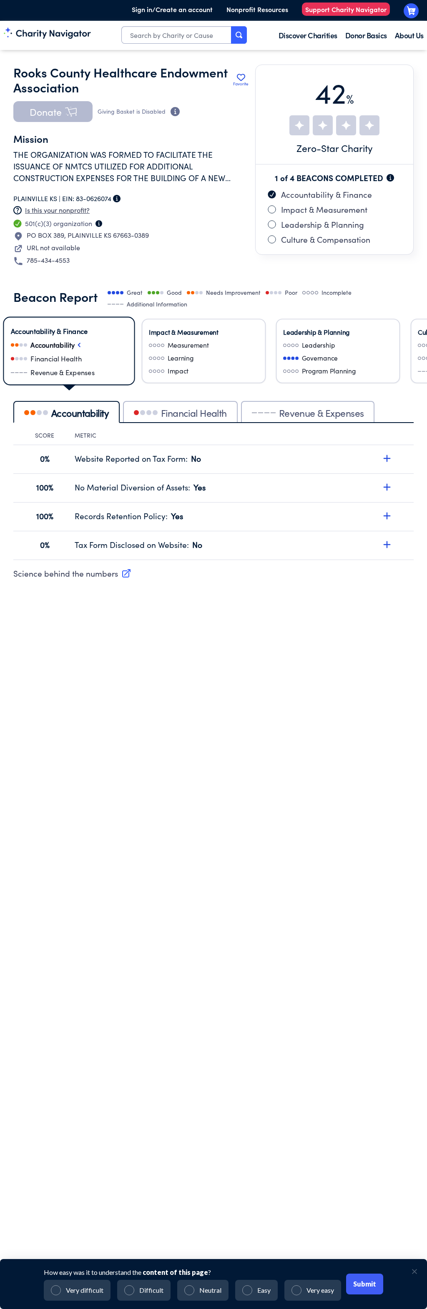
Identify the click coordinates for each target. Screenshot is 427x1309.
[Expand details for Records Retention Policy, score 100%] (387, 516)
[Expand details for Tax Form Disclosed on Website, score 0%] (387, 545)
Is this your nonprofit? (57, 210)
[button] (53, 111)
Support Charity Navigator (346, 9)
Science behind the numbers (65, 573)
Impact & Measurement (324, 209)
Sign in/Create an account (172, 9)
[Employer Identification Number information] (117, 198)
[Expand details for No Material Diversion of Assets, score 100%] (387, 487)
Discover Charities (308, 35)
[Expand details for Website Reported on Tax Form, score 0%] (387, 458)
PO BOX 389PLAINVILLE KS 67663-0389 (88, 235)
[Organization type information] (98, 223)
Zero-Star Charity (334, 148)
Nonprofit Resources (257, 9)
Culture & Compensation (325, 239)
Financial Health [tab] (194, 412)
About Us (409, 35)
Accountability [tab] (80, 412)
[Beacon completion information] (390, 178)
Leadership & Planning (322, 224)
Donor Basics (366, 35)
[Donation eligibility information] (175, 111)
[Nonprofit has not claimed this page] (17, 210)
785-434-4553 (48, 260)
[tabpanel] (213, 495)
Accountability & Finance (326, 194)
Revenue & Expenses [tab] (321, 412)
